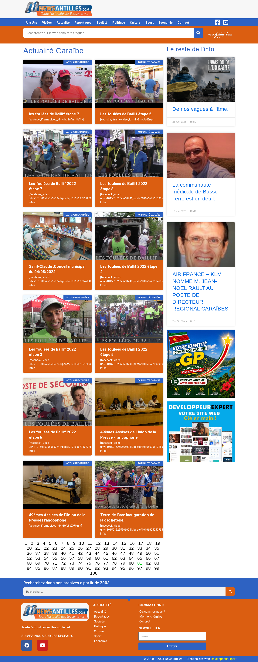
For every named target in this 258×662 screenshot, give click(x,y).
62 (114, 558)
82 (148, 563)
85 (37, 568)
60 (97, 558)
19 (157, 543)
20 (29, 548)
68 (29, 563)
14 (115, 543)
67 (156, 558)
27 (88, 548)
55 (54, 558)
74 (80, 563)
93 (105, 568)
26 (80, 548)
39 (54, 553)
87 (54, 568)
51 (156, 553)
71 (54, 563)
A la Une (31, 22)
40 (63, 553)
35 (156, 548)
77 (105, 563)
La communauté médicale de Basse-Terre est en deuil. (195, 192)
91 (88, 568)
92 (97, 568)
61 (105, 558)
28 (97, 548)
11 (90, 543)
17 (140, 543)
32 (131, 548)
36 (29, 553)
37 (37, 553)
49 (139, 553)
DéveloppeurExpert (224, 659)
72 (63, 563)
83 (156, 563)
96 (131, 568)
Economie (166, 22)
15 (123, 543)
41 (71, 553)
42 (80, 553)
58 (80, 558)
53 (37, 558)
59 (88, 558)
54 (46, 558)
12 (98, 543)
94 (114, 568)
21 (37, 548)
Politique (118, 22)
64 (131, 558)
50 (148, 553)
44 (97, 553)
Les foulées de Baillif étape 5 (125, 114)
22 (46, 548)
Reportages (83, 22)
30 (114, 548)
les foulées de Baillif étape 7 (54, 114)
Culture (135, 22)
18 (149, 543)
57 (71, 558)
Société (101, 22)
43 (88, 553)
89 (71, 568)
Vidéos (47, 22)
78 (114, 563)
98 (148, 568)
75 (88, 563)
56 (63, 558)
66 (148, 558)
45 (105, 553)
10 (81, 543)
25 (71, 548)
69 (37, 563)
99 (156, 568)
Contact (183, 22)
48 (131, 553)
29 (105, 548)
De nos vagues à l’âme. (200, 109)
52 (29, 558)
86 (46, 568)
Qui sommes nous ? (152, 611)
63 (122, 558)
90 (80, 568)
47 (122, 553)
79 (122, 563)
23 (54, 548)
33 (139, 548)
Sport (149, 22)
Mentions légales (150, 616)
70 (46, 563)
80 (131, 563)
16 (132, 543)
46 (114, 553)
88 (63, 568)
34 (148, 548)
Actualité (63, 22)
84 (29, 568)
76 (97, 563)
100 (93, 573)
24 (63, 548)
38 (46, 553)
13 (106, 543)
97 (139, 568)
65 (139, 558)
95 (122, 568)
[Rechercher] (198, 33)
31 (122, 548)
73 (71, 563)
